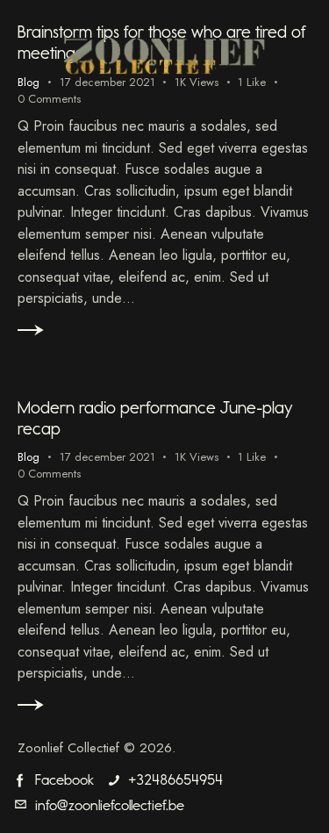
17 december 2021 (107, 457)
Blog (28, 457)
